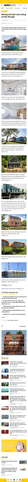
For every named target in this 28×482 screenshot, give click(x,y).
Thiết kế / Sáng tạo (14, 435)
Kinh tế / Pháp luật (14, 386)
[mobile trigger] (2, 5)
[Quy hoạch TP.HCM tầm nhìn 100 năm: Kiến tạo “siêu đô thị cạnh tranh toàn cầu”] (5, 417)
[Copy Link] (17, 479)
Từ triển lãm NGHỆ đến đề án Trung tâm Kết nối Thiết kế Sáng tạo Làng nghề (18, 432)
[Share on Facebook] (7, 479)
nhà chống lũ (11, 320)
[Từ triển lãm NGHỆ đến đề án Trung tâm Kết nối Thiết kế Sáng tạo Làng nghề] (5, 432)
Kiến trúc (4, 11)
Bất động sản (13, 372)
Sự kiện (12, 380)
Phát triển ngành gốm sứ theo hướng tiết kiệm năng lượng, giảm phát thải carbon (18, 390)
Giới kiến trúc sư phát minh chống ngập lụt (14, 314)
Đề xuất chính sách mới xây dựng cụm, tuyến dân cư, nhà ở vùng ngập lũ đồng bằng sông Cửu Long (13, 302)
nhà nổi (16, 320)
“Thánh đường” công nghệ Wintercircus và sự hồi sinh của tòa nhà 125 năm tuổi (18, 363)
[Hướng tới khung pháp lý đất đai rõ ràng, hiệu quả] (5, 384)
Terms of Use (5, 2)
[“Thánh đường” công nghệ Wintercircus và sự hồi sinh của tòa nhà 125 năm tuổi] (5, 363)
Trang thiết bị (13, 403)
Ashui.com (3, 23)
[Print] (20, 479)
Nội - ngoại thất (14, 366)
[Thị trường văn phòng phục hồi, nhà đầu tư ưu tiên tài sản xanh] (5, 371)
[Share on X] (10, 479)
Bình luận (23, 326)
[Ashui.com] (10, 5)
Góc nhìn (12, 420)
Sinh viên (12, 412)
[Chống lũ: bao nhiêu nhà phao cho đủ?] (23, 462)
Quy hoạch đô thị (14, 427)
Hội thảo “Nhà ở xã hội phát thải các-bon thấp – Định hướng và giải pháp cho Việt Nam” (18, 377)
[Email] (14, 479)
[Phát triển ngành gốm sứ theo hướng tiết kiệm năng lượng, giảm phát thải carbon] (5, 390)
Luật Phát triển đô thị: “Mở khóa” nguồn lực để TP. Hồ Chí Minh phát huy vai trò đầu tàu (18, 424)
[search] (18, 5)
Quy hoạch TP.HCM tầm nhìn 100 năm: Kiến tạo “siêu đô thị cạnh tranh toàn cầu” (18, 417)
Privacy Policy (17, 1)
